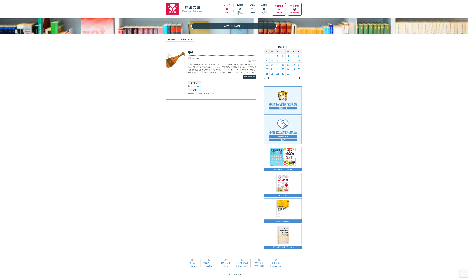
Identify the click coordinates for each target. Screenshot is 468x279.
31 (288, 73)
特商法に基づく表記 (259, 264)
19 (299, 65)
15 (277, 65)
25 (293, 69)
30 (283, 73)
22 (277, 69)
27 (267, 73)
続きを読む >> (249, 77)
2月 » (299, 78)
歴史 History (211, 94)
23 (283, 69)
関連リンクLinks (225, 264)
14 (272, 65)
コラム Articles (195, 86)
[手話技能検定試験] (283, 100)
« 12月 (267, 78)
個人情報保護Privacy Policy (242, 264)
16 (283, 65)
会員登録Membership (275, 264)
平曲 (191, 52)
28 (272, 73)
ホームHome (192, 264)
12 (299, 60)
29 (277, 73)
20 (267, 69)
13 (267, 65)
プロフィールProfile (209, 264)
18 (293, 65)
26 (299, 69)
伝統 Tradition (196, 94)
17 (288, 65)
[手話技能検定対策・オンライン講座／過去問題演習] (283, 130)
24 (288, 69)
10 (288, 60)
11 (293, 60)
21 (272, 69)
